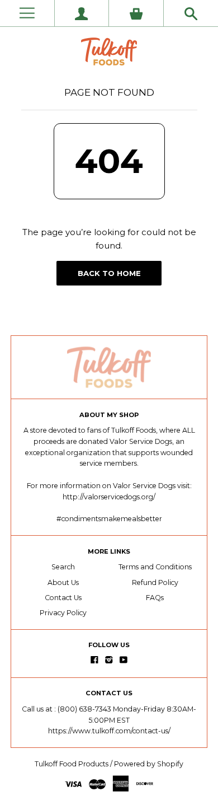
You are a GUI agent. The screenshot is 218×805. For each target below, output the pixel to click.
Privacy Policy (63, 613)
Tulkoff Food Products (71, 764)
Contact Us (63, 597)
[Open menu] (27, 13)
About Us (63, 582)
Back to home (109, 273)
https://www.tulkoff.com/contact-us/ (109, 731)
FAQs (155, 597)
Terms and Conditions (155, 567)
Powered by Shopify (148, 764)
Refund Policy (155, 582)
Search (63, 567)
